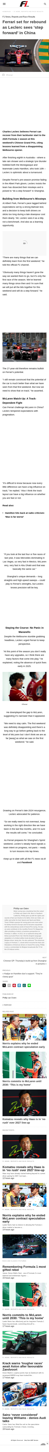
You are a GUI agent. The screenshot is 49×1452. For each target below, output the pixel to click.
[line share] (29, 985)
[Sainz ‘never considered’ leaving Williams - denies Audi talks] (24, 1394)
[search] (45, 3)
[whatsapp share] (24, 985)
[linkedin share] (19, 985)
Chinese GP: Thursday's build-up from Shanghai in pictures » (24, 962)
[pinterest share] (14, 985)
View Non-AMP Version (31, 1440)
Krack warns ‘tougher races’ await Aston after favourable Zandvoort (23, 1366)
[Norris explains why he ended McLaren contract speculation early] (24, 1027)
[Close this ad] (47, 1443)
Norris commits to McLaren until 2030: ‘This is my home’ (23, 1316)
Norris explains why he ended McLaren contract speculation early (24, 1218)
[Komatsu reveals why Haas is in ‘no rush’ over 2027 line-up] (24, 1102)
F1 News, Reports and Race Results (19, 17)
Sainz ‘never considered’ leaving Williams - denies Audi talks (24, 1418)
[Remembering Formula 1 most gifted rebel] (24, 1246)
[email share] (9, 985)
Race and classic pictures (14, 1261)
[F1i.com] (24, 4)
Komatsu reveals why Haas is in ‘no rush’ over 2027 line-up (23, 1168)
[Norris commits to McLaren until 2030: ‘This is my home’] (24, 1065)
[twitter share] (4, 985)
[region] (24, 1449)
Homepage (7, 11)
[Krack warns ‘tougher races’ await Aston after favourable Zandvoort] (24, 1343)
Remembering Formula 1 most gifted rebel (24, 1268)
